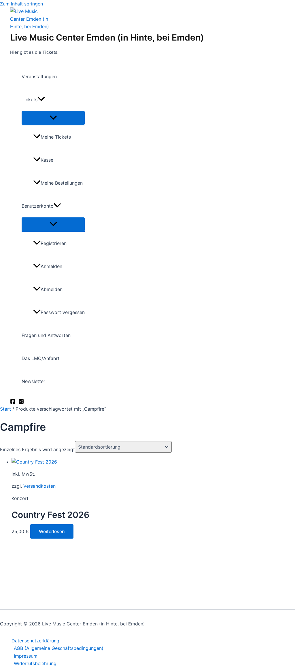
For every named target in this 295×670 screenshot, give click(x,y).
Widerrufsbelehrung (35, 663)
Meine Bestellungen (62, 183)
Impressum (25, 656)
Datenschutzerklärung (35, 641)
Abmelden (52, 289)
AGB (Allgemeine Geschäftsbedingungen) (58, 648)
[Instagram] (21, 402)
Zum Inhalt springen (21, 4)
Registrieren (54, 243)
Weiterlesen (52, 531)
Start (5, 409)
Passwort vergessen (63, 312)
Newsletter (33, 381)
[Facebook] (12, 402)
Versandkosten (39, 486)
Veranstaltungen (39, 76)
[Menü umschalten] (53, 118)
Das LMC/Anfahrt (41, 358)
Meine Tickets (56, 137)
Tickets (29, 99)
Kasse (47, 160)
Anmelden (51, 266)
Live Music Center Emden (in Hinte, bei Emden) (107, 37)
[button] (41, 99)
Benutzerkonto (38, 206)
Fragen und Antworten (46, 335)
